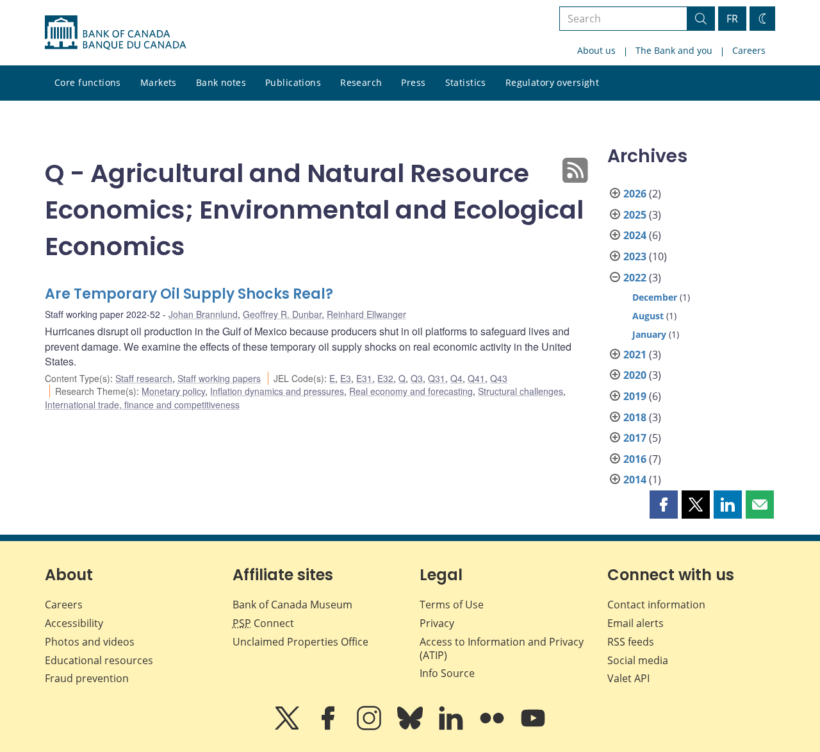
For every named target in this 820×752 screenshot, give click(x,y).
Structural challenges (520, 391)
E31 (364, 378)
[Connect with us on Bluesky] (411, 727)
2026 (634, 194)
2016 (634, 459)
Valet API (628, 678)
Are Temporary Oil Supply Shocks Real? (189, 294)
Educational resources (99, 660)
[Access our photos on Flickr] (493, 727)
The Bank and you (674, 50)
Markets (158, 82)
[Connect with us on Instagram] (370, 727)
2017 (634, 438)
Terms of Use (452, 604)
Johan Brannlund (203, 314)
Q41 (476, 378)
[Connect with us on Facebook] (329, 727)
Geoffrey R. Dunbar (282, 314)
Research (361, 82)
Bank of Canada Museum (292, 604)
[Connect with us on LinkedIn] (452, 727)
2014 (634, 479)
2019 (634, 396)
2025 (634, 215)
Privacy (437, 623)
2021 (634, 354)
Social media (637, 660)
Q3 (417, 378)
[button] (664, 504)
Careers (749, 50)
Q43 (498, 378)
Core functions (87, 82)
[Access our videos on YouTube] (533, 727)
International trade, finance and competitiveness (142, 404)
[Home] (115, 32)
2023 (634, 256)
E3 (345, 378)
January (649, 334)
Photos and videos (90, 642)
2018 (634, 417)
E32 (385, 378)
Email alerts (635, 623)
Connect (263, 623)
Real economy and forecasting (411, 391)
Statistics (465, 82)
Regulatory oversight (552, 82)
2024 (634, 235)
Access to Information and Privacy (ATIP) (502, 648)
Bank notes (221, 82)
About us (596, 50)
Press (413, 82)
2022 (634, 278)
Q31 (436, 378)
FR (732, 19)
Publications (293, 82)
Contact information (656, 604)
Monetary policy (173, 391)
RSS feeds (630, 642)
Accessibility (74, 623)
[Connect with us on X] (288, 727)
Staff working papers (219, 378)
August (648, 316)
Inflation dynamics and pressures (277, 391)
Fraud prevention (87, 678)
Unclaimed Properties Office (300, 642)
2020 (634, 375)
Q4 (456, 378)
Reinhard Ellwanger (366, 314)
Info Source (447, 673)
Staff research (143, 378)
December (654, 297)
